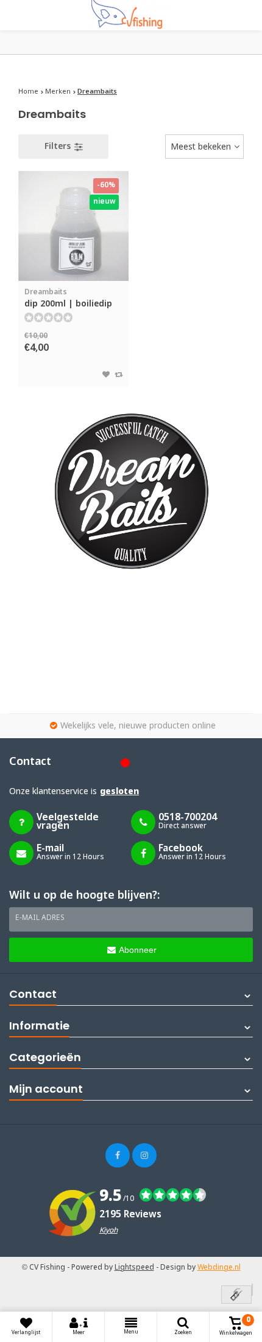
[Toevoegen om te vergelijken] (118, 375)
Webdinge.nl (219, 1268)
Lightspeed (134, 1268)
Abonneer (138, 950)
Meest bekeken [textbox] (201, 147)
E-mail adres (40, 918)
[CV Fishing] (131, 15)
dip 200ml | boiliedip (68, 299)
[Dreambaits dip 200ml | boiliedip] (73, 226)
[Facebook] (117, 1155)
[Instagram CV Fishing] (144, 1155)
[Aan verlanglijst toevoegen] (106, 375)
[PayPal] (252, 1289)
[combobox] (204, 146)
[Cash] (236, 1295)
